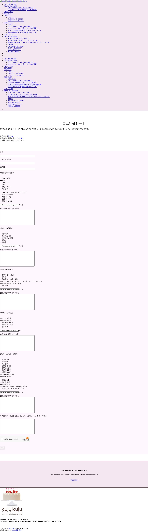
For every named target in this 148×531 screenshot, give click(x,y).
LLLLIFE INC (16, 530)
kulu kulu (11, 528)
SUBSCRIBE (74, 480)
